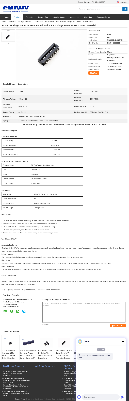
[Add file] (79, 397)
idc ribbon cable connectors (49, 290)
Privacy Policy (20, 399)
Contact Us (74, 17)
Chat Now (88, 17)
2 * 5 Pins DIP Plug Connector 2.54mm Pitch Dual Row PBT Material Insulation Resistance (9, 356)
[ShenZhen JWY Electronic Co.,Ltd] (15, 9)
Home (6, 17)
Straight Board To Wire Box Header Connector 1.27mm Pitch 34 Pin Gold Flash (16, 393)
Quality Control (59, 17)
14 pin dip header (13, 290)
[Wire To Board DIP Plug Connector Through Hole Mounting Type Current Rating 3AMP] (28, 343)
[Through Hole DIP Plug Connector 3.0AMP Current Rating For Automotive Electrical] (64, 343)
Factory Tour (43, 17)
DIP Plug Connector (24, 22)
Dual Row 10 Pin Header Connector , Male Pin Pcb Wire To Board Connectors (16, 374)
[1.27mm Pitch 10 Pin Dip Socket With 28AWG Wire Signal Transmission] (46, 343)
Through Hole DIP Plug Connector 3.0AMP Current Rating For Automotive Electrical (64, 354)
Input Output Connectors (44, 366)
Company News (103, 17)
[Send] (123, 397)
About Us (29, 17)
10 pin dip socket (28, 290)
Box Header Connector (13, 366)
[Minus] (122, 341)
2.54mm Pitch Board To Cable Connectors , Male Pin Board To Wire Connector (16, 387)
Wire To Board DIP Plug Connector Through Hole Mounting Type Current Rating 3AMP (28, 354)
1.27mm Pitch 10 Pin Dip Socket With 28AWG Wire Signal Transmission (45, 354)
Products (17, 17)
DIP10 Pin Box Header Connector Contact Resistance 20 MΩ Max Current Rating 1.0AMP (16, 380)
